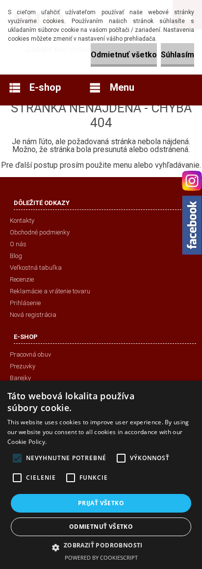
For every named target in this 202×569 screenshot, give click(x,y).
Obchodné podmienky (40, 232)
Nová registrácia (33, 314)
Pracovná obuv (30, 354)
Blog (16, 255)
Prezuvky (22, 366)
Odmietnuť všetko (124, 54)
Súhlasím (177, 54)
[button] (100, 547)
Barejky (20, 378)
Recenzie (22, 279)
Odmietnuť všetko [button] (101, 526)
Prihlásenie (25, 303)
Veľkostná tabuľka (36, 267)
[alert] (101, 475)
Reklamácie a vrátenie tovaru (50, 291)
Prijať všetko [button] (101, 503)
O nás (18, 244)
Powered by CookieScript (101, 557)
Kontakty (22, 220)
